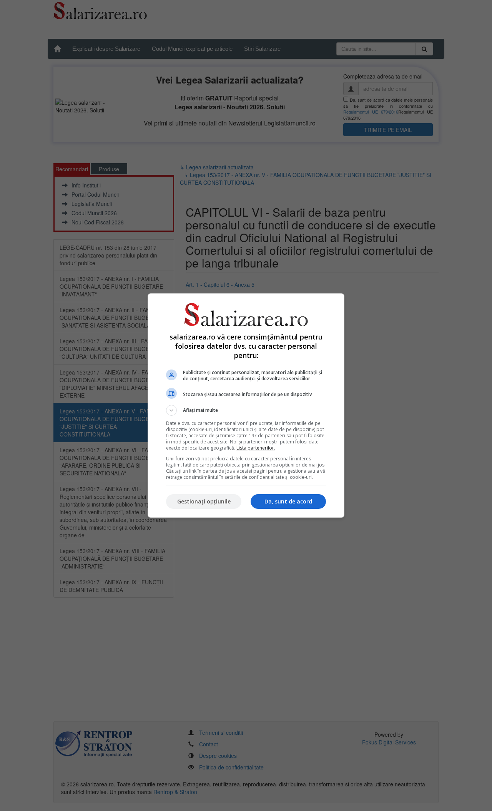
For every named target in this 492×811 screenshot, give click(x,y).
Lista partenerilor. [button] (255, 448)
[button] (246, 410)
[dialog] (246, 405)
